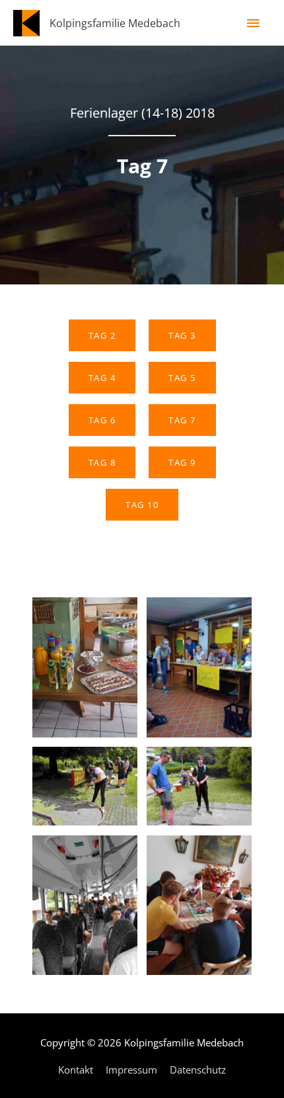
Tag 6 (102, 420)
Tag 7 (182, 420)
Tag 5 (182, 378)
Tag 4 (102, 378)
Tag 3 (182, 335)
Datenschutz (198, 1069)
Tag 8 (102, 462)
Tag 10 (142, 505)
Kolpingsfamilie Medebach (115, 22)
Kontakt (75, 1069)
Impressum (131, 1069)
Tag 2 (102, 335)
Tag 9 (182, 462)
